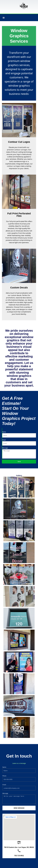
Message (5, 448)
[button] (3, 17)
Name (4, 432)
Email (4, 440)
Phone (4, 776)
